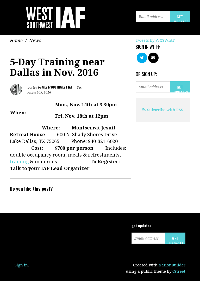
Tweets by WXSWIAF (155, 40)
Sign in (21, 265)
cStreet (178, 271)
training (19, 161)
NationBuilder (172, 265)
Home (16, 40)
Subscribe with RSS (165, 110)
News (35, 40)
